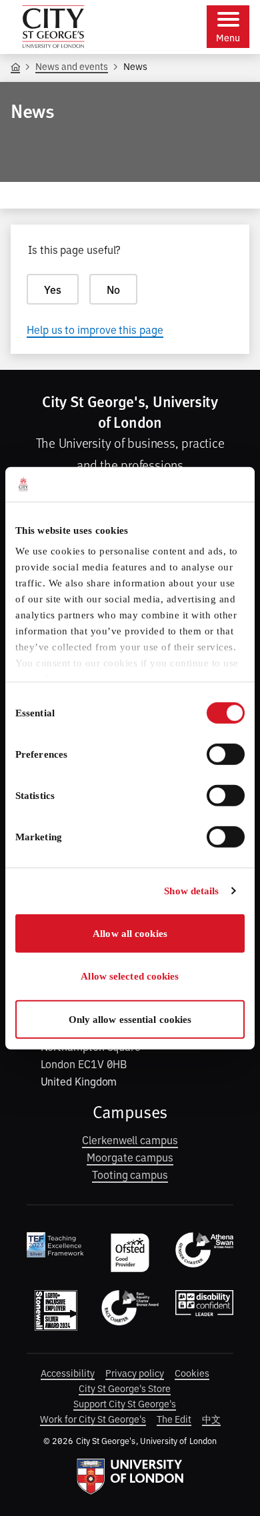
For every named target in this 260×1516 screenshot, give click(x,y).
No (113, 289)
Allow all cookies (130, 933)
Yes (52, 289)
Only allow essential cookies (130, 1019)
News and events (71, 65)
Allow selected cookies (130, 976)
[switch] (226, 754)
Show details (191, 891)
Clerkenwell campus (130, 1139)
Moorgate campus (130, 1156)
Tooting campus (130, 1174)
